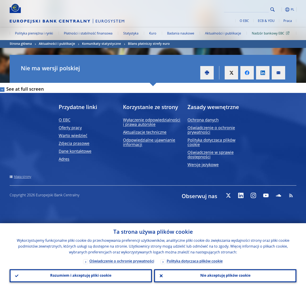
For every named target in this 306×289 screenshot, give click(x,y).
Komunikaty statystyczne (101, 43)
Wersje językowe (203, 165)
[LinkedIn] (240, 195)
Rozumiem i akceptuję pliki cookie (80, 276)
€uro (152, 33)
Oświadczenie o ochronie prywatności (121, 261)
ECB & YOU (266, 21)
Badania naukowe (180, 33)
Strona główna (21, 43)
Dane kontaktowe (75, 152)
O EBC (244, 21)
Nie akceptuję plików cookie (225, 276)
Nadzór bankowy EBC (268, 33)
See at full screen (25, 89)
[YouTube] (266, 195)
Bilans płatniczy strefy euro (149, 43)
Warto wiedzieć (73, 136)
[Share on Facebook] (247, 72)
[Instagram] (253, 195)
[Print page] (207, 72)
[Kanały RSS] (291, 195)
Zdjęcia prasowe (74, 144)
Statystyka (130, 33)
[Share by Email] (278, 72)
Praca (287, 21)
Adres (64, 159)
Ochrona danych (203, 120)
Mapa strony (22, 176)
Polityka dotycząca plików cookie (195, 261)
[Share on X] (231, 72)
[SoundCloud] (278, 195)
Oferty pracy (70, 128)
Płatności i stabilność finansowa (88, 33)
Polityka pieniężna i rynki (34, 33)
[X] (228, 195)
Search (272, 9)
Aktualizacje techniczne (144, 133)
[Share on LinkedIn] (262, 72)
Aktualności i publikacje (223, 33)
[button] (280, 9)
